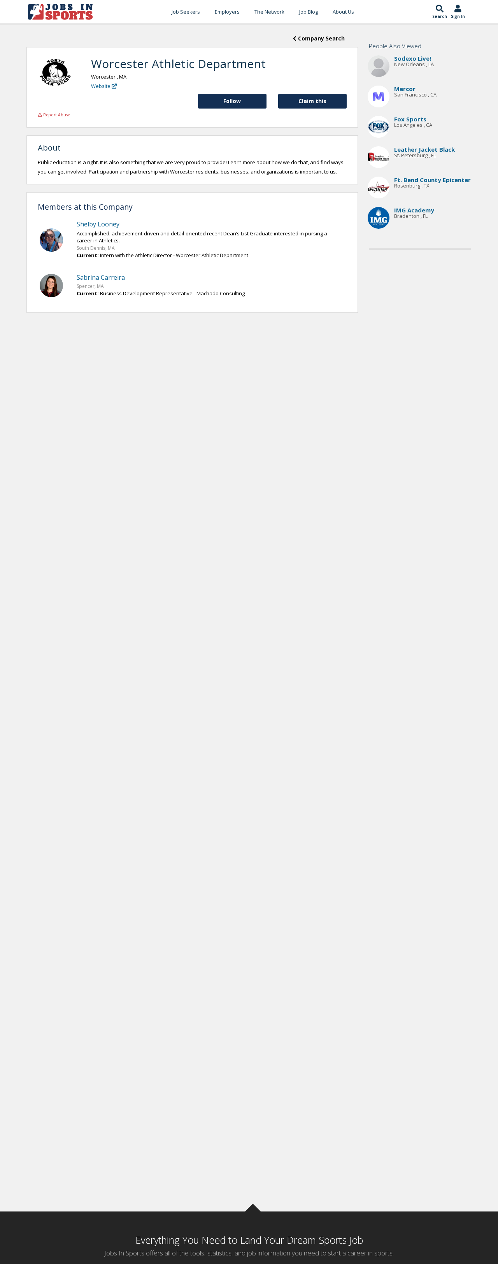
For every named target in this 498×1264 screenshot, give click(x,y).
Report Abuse (56, 114)
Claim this (312, 101)
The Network (269, 11)
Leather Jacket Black (424, 149)
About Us (343, 11)
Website (101, 85)
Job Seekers (186, 11)
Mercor (405, 89)
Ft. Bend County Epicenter (432, 180)
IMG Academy (414, 210)
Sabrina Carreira (101, 277)
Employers (227, 11)
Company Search (320, 38)
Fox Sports (410, 119)
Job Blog (308, 11)
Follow (232, 101)
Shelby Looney (98, 224)
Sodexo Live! (412, 58)
